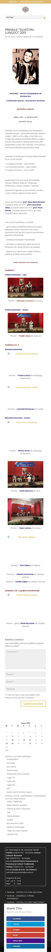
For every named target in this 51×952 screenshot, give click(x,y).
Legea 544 (11, 785)
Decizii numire (12, 770)
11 (12, 736)
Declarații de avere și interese (18, 774)
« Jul (6, 750)
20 (24, 740)
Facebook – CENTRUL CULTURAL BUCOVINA (24, 892)
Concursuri (11, 763)
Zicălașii (10, 820)
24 (7, 743)
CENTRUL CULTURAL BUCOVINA (18, 756)
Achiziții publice (12, 759)
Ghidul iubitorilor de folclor (17, 805)
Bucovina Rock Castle (15, 823)
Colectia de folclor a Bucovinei (18, 809)
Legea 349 (11, 781)
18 (12, 740)
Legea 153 (11, 777)
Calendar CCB (12, 834)
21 (30, 740)
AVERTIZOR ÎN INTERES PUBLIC (19, 792)
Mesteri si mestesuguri (15, 827)
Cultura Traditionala (24, 37)
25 (12, 743)
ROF (8, 788)
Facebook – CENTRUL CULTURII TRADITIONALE (25, 902)
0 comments (38, 37)
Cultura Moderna (13, 816)
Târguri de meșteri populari (17, 830)
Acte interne (11, 767)
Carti (8, 812)
